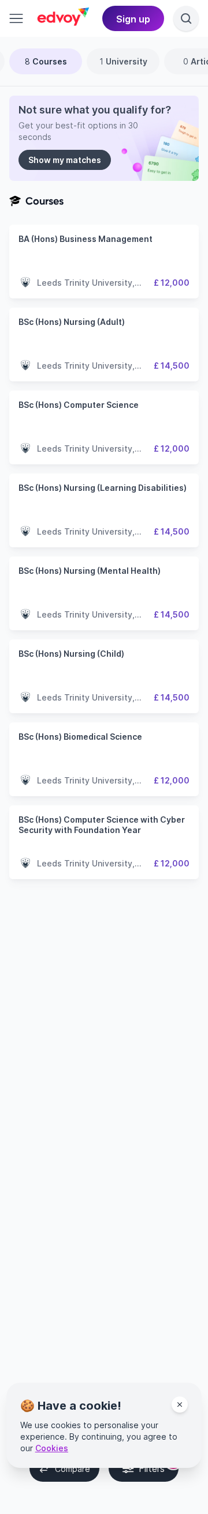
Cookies (51, 1448)
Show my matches (64, 160)
